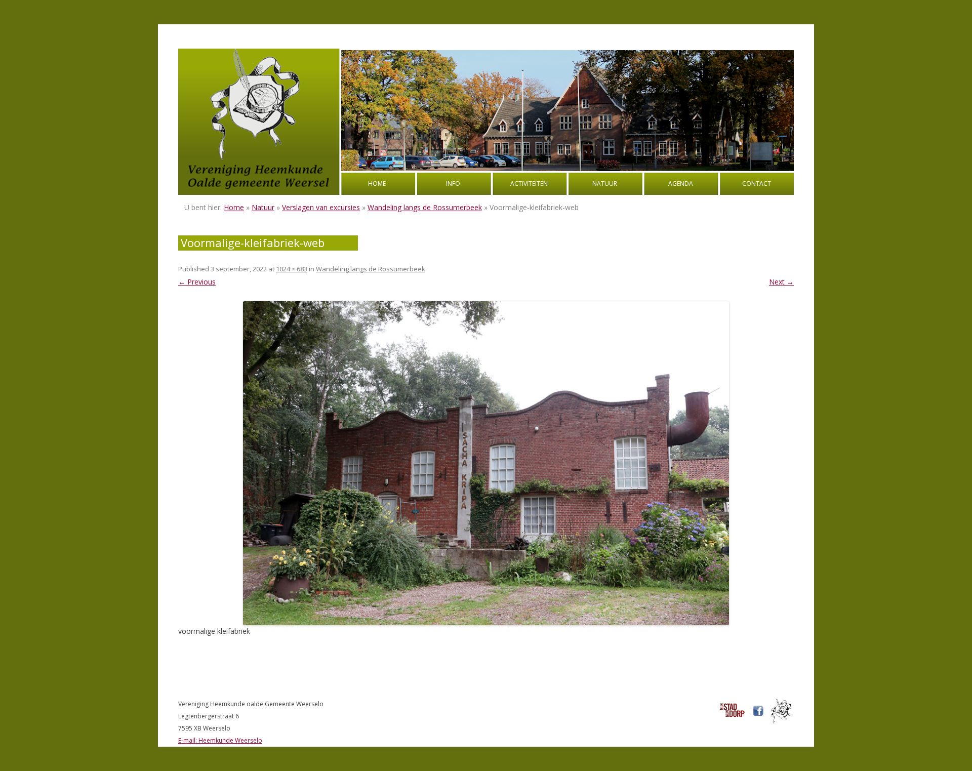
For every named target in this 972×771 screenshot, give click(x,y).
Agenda (680, 183)
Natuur (604, 183)
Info (453, 183)
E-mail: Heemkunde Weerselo (220, 740)
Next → (781, 282)
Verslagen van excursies (321, 207)
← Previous (197, 282)
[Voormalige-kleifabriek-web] (486, 463)
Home (377, 183)
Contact (756, 183)
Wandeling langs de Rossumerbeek (425, 207)
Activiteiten (529, 183)
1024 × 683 (291, 268)
